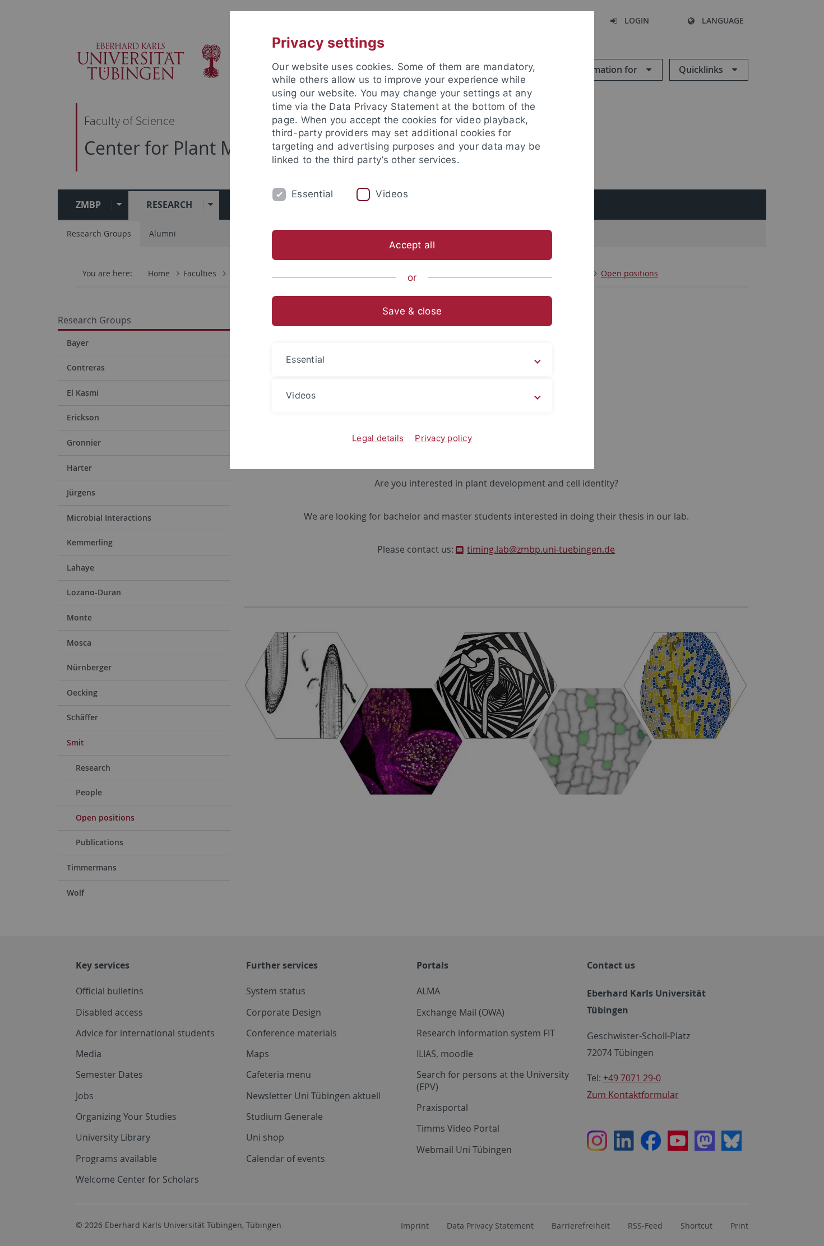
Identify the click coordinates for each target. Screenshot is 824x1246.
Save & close (412, 311)
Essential (312, 194)
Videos (392, 194)
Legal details (378, 438)
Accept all (412, 245)
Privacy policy (443, 438)
